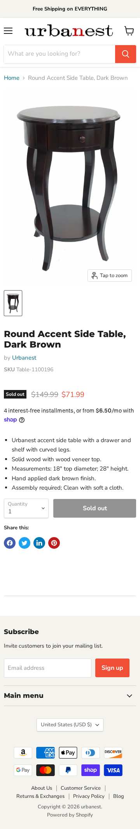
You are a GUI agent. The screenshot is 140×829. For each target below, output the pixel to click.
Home (11, 78)
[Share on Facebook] (10, 543)
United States (66, 724)
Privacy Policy (89, 796)
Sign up (112, 668)
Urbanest (24, 358)
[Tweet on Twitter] (24, 543)
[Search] (125, 54)
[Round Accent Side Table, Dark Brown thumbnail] (13, 303)
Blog (118, 796)
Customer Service (81, 788)
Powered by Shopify (70, 814)
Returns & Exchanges (40, 796)
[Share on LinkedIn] (39, 543)
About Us (41, 788)
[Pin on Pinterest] (54, 543)
